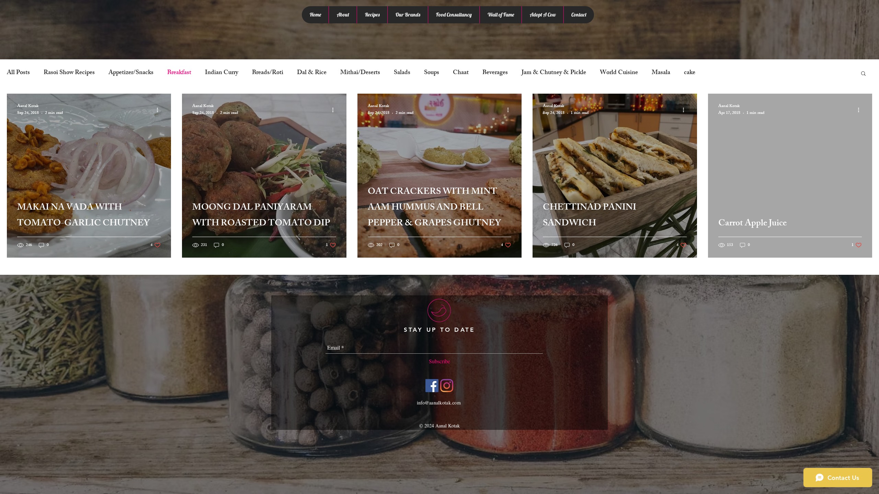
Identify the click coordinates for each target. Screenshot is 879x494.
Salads (402, 73)
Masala (661, 73)
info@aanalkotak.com (439, 402)
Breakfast (179, 73)
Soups (431, 73)
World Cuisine (619, 73)
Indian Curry (221, 73)
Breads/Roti (267, 73)
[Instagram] (446, 385)
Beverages (495, 73)
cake (689, 73)
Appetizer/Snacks (131, 73)
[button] (863, 74)
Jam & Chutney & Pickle (554, 73)
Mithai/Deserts (360, 73)
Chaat (461, 73)
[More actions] (160, 110)
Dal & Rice (312, 73)
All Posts (18, 73)
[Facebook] (431, 385)
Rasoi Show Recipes (69, 73)
